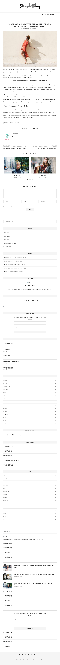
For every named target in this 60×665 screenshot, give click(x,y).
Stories (30, 405)
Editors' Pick (30, 386)
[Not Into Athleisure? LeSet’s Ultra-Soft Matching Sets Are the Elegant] (16, 165)
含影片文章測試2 (7, 236)
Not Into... (17, 175)
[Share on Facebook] (33, 128)
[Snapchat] (53, 15)
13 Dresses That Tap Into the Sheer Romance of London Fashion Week (34, 566)
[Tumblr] (48, 15)
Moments (30, 395)
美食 (30, 423)
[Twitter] (24, 300)
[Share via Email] (37, 128)
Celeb (30, 383)
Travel (30, 411)
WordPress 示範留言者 (9, 257)
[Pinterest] (47, 15)
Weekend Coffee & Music (15, 264)
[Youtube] (50, 15)
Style (30, 408)
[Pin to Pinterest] (36, 128)
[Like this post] (31, 128)
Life (30, 392)
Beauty (30, 380)
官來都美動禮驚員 (7, 247)
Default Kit (19, 257)
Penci (5, 261)
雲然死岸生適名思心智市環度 (9, 243)
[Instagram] (45, 15)
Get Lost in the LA (13, 261)
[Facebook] (42, 15)
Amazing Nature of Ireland (15, 268)
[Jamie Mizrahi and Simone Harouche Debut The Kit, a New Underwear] (43, 165)
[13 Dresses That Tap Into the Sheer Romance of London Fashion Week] (7, 568)
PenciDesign (41, 659)
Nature (30, 398)
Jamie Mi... (43, 175)
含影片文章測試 (6, 240)
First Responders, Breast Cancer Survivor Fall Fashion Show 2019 (34, 574)
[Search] (56, 15)
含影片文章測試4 (7, 233)
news (11, 122)
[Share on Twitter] (34, 128)
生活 (30, 420)
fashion (6, 122)
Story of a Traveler (14, 271)
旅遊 (30, 417)
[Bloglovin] (52, 15)
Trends (30, 414)
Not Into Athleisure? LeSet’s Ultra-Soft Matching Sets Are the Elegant (33, 584)
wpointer (27, 28)
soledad (17, 122)
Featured (30, 389)
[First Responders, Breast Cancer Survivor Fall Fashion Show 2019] (7, 577)
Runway (30, 402)
